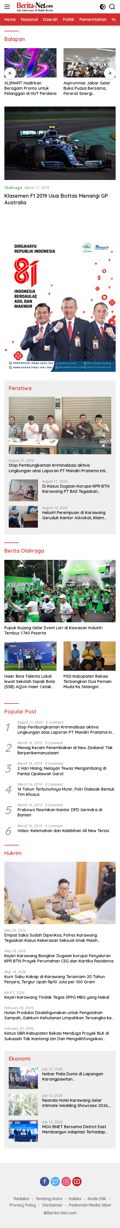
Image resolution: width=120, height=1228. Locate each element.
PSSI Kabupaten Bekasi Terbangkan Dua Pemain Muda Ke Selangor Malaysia (87, 682)
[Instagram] (66, 1182)
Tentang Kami (49, 1198)
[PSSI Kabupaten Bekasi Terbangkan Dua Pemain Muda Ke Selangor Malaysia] (89, 655)
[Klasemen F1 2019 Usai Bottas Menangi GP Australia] (60, 143)
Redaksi (21, 1198)
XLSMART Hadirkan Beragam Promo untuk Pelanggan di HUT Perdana (30, 88)
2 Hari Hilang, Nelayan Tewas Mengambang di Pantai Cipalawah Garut (61, 771)
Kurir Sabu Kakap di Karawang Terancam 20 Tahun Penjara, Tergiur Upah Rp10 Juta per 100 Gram (54, 979)
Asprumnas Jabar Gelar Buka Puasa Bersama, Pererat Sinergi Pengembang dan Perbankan (86, 88)
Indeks (75, 1198)
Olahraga (13, 187)
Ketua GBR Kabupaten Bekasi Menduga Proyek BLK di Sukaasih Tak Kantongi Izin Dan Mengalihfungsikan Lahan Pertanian (56, 1036)
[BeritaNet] (34, 7)
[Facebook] (44, 1182)
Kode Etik (97, 1198)
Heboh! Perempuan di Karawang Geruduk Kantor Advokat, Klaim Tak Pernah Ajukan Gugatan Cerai (75, 515)
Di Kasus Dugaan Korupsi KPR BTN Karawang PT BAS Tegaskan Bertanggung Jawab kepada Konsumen (76, 489)
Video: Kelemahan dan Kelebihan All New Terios (63, 830)
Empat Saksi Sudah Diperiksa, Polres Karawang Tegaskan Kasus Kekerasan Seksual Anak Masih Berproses (51, 938)
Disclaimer (53, 1205)
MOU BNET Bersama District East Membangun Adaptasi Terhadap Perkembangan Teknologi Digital (74, 1129)
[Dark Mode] (102, 7)
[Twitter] (55, 1182)
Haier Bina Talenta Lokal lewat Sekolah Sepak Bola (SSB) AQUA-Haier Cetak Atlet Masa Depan (29, 682)
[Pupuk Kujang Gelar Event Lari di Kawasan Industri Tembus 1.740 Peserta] (60, 591)
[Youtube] (77, 1182)
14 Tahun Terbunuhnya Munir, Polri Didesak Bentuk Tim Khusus (65, 792)
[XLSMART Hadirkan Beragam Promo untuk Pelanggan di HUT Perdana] (30, 62)
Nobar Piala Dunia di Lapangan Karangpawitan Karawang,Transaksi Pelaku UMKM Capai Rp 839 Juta (75, 1076)
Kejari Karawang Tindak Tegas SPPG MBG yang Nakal (56, 997)
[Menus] (8, 7)
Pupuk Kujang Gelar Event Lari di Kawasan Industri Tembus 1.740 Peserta (54, 630)
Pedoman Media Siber (90, 1205)
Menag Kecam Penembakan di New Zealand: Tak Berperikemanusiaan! (65, 750)
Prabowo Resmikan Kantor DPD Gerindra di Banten (59, 812)
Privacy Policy (23, 1205)
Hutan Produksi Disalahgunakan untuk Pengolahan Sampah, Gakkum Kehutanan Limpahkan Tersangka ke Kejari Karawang (58, 1015)
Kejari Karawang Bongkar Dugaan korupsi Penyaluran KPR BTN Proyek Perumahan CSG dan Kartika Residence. (60, 958)
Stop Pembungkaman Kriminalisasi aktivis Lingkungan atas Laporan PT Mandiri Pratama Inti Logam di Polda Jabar (57, 468)
